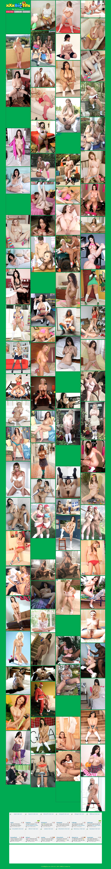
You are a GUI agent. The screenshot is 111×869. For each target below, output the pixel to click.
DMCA (61, 866)
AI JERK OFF (18, 11)
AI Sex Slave (9, 11)
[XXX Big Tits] (18, 4)
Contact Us (67, 866)
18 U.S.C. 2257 (55, 866)
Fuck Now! (26, 11)
